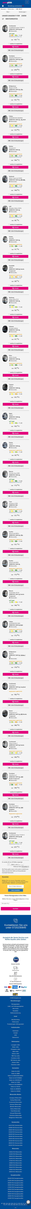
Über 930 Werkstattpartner (15, 976)
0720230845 (19, 927)
